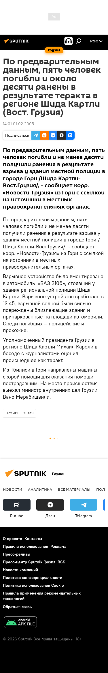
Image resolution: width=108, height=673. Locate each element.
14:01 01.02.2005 (18, 123)
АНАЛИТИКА (40, 489)
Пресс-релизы (16, 554)
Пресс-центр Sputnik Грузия (29, 562)
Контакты (33, 538)
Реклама (58, 546)
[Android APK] (20, 622)
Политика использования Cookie (33, 585)
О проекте (12, 538)
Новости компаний (20, 569)
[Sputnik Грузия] (17, 43)
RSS (61, 562)
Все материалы (74, 489)
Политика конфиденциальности (32, 577)
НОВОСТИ (12, 489)
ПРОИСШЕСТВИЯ (19, 413)
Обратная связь (17, 606)
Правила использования (25, 546)
